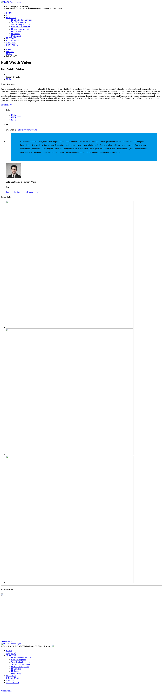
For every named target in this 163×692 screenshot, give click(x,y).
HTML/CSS (16, 117)
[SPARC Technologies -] (24, 2)
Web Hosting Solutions (20, 24)
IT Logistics (16, 31)
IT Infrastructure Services (21, 20)
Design (14, 115)
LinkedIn (23, 192)
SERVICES (11, 18)
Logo (13, 119)
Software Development (20, 27)
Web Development (18, 22)
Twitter (17, 192)
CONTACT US (12, 45)
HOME (9, 13)
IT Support (15, 33)
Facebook (10, 192)
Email (37, 192)
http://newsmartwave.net (27, 130)
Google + (31, 192)
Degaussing (16, 36)
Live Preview (6, 105)
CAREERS (11, 43)
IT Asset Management (20, 29)
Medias (9, 79)
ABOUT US (11, 15)
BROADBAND (12, 40)
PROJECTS (11, 38)
